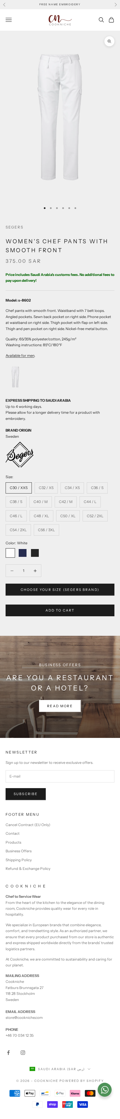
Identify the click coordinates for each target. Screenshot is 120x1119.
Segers (14, 227)
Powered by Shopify (81, 1081)
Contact (13, 833)
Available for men (20, 355)
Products (13, 842)
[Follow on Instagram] (23, 1052)
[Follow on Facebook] (8, 1052)
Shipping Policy (19, 860)
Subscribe (26, 794)
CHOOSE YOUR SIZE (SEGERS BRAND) (60, 590)
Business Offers (19, 851)
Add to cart (60, 610)
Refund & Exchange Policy (28, 868)
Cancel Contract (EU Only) (28, 824)
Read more (60, 706)
